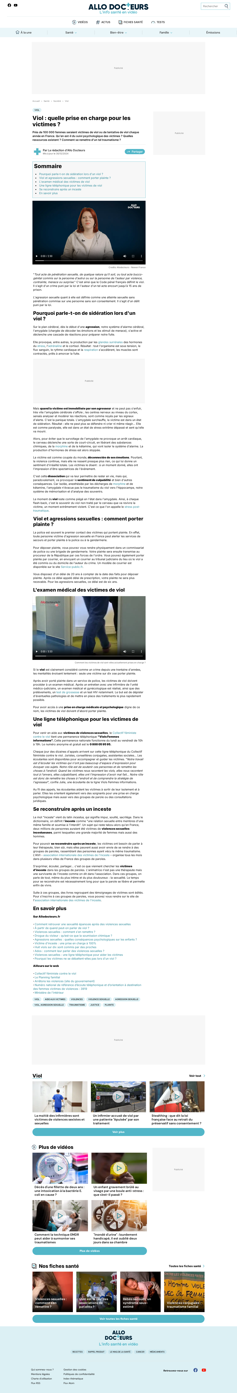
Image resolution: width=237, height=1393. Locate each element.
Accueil (36, 101)
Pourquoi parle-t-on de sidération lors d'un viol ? (71, 174)
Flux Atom (69, 1383)
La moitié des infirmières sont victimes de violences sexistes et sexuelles (60, 1119)
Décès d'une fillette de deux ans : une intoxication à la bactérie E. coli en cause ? (59, 1191)
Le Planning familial (47, 977)
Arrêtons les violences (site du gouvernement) (65, 981)
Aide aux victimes (55, 999)
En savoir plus (48, 193)
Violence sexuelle (99, 999)
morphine (61, 446)
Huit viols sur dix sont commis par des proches (65, 947)
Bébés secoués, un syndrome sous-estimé (137, 1303)
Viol (67, 101)
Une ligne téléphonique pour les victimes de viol (70, 185)
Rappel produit (96, 1351)
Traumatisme (77, 1005)
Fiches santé (133, 22)
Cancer (140, 1351)
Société (57, 101)
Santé (69, 32)
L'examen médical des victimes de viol (64, 181)
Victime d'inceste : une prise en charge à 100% (65, 943)
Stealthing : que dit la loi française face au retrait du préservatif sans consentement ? (176, 1119)
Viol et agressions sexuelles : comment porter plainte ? (75, 178)
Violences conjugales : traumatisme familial (184, 1305)
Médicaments (157, 1351)
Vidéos (83, 22)
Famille (164, 32)
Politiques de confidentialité (79, 1374)
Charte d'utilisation (41, 1378)
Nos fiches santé (59, 1266)
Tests (161, 22)
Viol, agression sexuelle (49, 1005)
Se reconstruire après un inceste (60, 189)
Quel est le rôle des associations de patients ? (93, 1303)
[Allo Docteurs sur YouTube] (15, 5)
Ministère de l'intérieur (49, 992)
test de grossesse (67, 692)
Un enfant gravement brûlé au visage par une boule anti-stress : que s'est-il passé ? (119, 1191)
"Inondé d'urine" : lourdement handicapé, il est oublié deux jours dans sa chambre (115, 1238)
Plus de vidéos (56, 1147)
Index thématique (73, 1378)
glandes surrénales (110, 342)
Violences (77, 999)
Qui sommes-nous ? (42, 1369)
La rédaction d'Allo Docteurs (66, 150)
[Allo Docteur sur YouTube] (204, 1370)
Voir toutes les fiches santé (119, 1319)
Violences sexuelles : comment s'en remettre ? (65, 932)
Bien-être (117, 32)
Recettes (78, 1351)
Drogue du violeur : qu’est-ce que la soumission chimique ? (73, 935)
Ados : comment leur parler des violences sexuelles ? (69, 951)
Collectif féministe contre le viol (55, 973)
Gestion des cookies (75, 1369)
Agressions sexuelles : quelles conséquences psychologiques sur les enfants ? (86, 939)
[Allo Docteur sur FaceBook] (9, 5)
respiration (91, 349)
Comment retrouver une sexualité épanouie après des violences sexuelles (83, 924)
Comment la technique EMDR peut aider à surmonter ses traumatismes (57, 1238)
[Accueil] (118, 1337)
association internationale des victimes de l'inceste (76, 855)
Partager (137, 151)
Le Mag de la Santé (120, 1351)
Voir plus (118, 1132)
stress (41, 346)
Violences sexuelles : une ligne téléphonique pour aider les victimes (79, 954)
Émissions (213, 32)
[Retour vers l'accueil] (118, 8)
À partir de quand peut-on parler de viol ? (62, 928)
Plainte (109, 1005)
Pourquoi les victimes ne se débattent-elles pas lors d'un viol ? (76, 958)
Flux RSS (35, 1383)
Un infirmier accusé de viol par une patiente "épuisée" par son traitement (116, 1119)
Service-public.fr (72, 567)
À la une (26, 32)
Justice (94, 1005)
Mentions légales (40, 1374)
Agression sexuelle (126, 999)
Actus (105, 22)
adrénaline (55, 346)
